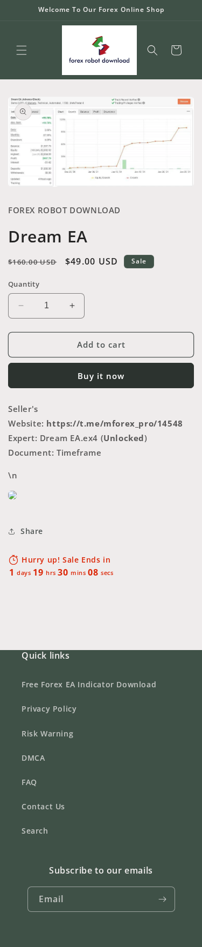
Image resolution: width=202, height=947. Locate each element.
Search (35, 831)
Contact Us (43, 806)
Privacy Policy (49, 709)
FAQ (29, 782)
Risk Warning (47, 733)
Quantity (23, 284)
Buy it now (101, 375)
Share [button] (31, 531)
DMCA (33, 758)
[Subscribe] (163, 899)
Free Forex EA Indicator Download (89, 684)
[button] (21, 50)
